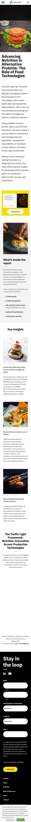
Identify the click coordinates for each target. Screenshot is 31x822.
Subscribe (10, 769)
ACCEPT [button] (21, 819)
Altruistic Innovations (11, 93)
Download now (15, 212)
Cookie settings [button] (10, 819)
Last (7, 699)
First (7, 690)
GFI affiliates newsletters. (16, 762)
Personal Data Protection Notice (12, 754)
